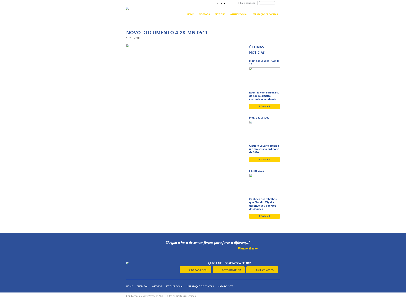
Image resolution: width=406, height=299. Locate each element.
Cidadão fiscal (198, 270)
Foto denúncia (231, 270)
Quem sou (142, 286)
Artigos (157, 286)
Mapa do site (225, 286)
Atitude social (175, 286)
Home (190, 14)
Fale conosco (247, 2)
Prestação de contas (200, 286)
